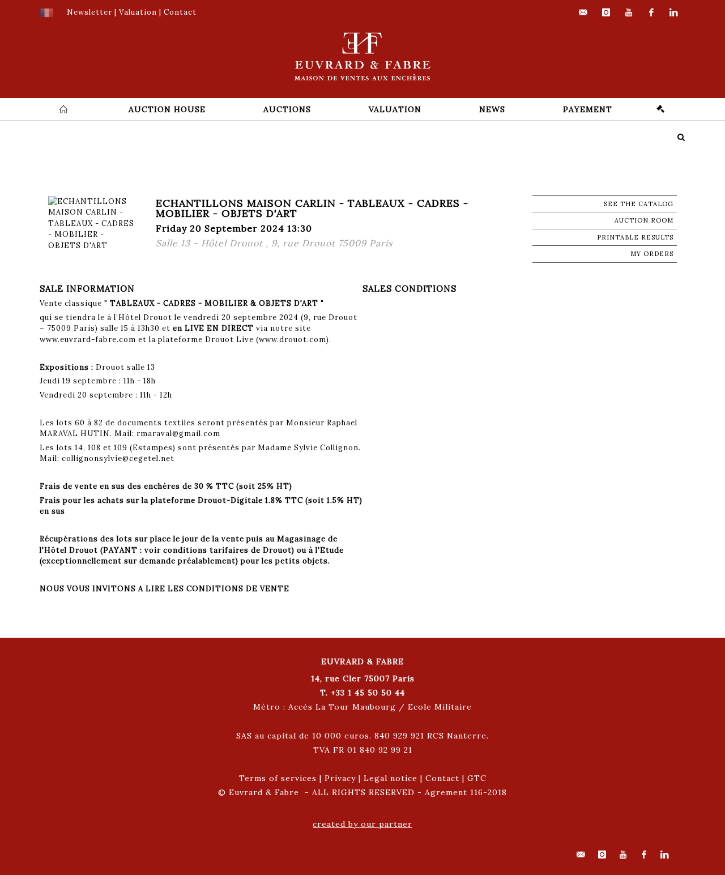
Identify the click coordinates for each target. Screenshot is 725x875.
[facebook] (651, 12)
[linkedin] (674, 12)
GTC (477, 778)
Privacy (340, 778)
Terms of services (278, 778)
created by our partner (362, 824)
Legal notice (390, 778)
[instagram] (606, 12)
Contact (442, 778)
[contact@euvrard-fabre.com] (583, 12)
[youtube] (628, 12)
